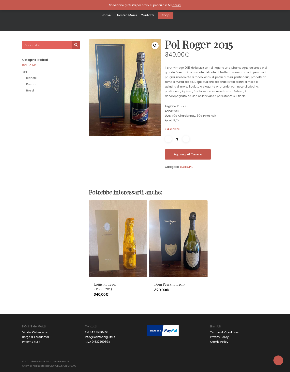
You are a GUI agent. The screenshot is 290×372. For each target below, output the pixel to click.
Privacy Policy (219, 337)
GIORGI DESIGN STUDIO (62, 365)
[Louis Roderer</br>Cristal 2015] (118, 238)
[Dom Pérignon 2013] (178, 238)
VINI (24, 72)
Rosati (31, 84)
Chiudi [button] (176, 5)
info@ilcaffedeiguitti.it (100, 337)
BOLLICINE (29, 65)
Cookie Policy (219, 342)
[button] (155, 45)
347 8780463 (99, 332)
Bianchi (31, 78)
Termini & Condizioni (224, 332)
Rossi (30, 90)
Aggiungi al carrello (188, 154)
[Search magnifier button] (76, 45)
